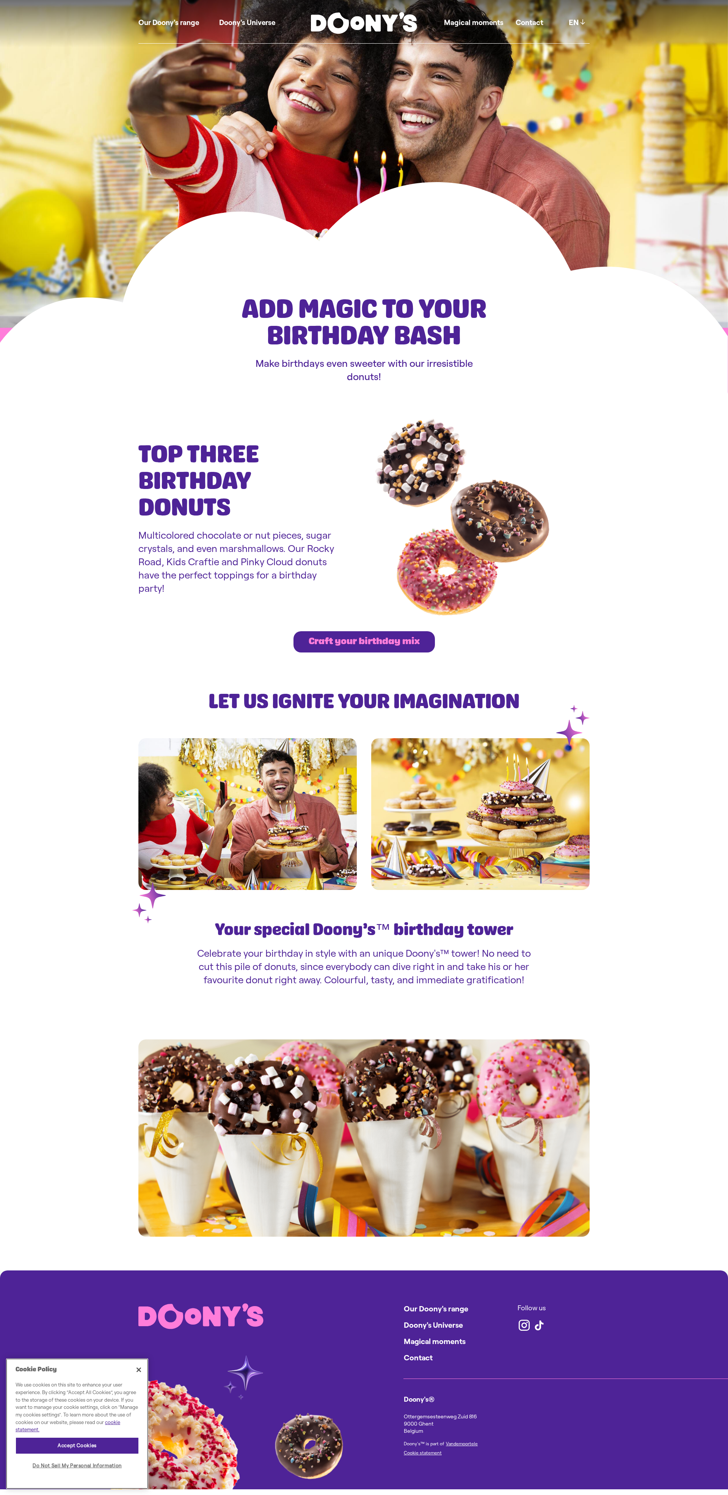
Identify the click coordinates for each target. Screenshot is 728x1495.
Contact (529, 23)
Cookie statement (423, 1452)
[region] (77, 1423)
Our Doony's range (168, 23)
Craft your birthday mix (364, 642)
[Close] (138, 1369)
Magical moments (474, 23)
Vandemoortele (462, 1443)
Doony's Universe (247, 23)
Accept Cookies (77, 1445)
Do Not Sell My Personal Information (77, 1465)
